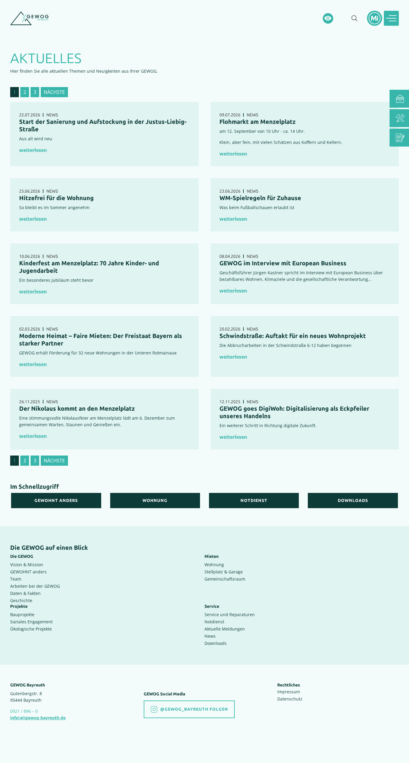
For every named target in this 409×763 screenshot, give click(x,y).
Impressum (288, 692)
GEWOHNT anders (28, 572)
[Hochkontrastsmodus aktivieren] (328, 18)
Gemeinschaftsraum (225, 579)
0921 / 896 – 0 (24, 711)
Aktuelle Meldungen (225, 629)
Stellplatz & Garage (224, 572)
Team (15, 579)
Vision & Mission (26, 564)
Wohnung (214, 564)
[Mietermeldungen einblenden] (374, 18)
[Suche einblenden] (354, 18)
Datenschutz (289, 699)
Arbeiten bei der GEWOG (35, 586)
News (210, 636)
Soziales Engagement (31, 622)
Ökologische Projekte (31, 629)
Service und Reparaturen (230, 614)
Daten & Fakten (25, 593)
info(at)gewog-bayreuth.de (38, 718)
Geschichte (21, 600)
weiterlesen (33, 150)
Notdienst (214, 622)
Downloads (216, 643)
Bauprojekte (22, 614)
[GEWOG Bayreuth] (29, 18)
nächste (54, 92)
